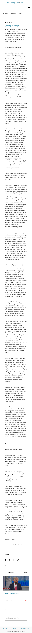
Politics (7, 554)
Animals (13, 13)
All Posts (5, 13)
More (20, 13)
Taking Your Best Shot (12, 593)
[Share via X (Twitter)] (9, 560)
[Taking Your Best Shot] (16, 583)
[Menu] (29, 7)
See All (25, 572)
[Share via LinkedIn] (14, 560)
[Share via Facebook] (5, 560)
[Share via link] (18, 560)
